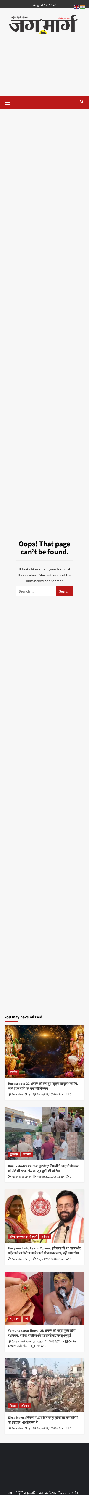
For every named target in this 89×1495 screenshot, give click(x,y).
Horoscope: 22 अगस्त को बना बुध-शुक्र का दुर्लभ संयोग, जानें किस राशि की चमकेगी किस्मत (43, 1086)
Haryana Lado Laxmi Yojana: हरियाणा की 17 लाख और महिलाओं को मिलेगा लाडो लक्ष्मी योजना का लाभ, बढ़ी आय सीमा (44, 1251)
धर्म (26, 1319)
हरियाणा (27, 1154)
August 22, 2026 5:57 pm (50, 1341)
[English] (77, 6)
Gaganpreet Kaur (21, 1341)
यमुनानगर (14, 1319)
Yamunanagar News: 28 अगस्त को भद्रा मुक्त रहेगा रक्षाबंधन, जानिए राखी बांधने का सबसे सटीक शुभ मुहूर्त (41, 1333)
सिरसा (13, 1406)
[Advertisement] (44, 69)
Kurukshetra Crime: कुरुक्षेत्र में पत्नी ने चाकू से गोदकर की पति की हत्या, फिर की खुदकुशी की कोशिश (43, 1168)
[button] (9, 102)
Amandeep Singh (21, 1094)
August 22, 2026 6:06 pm (50, 1259)
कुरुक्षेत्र (14, 1154)
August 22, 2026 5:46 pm (50, 1428)
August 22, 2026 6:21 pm (50, 1177)
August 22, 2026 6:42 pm (50, 1094)
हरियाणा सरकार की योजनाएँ (23, 1237)
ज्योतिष (13, 1072)
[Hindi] (83, 6)
